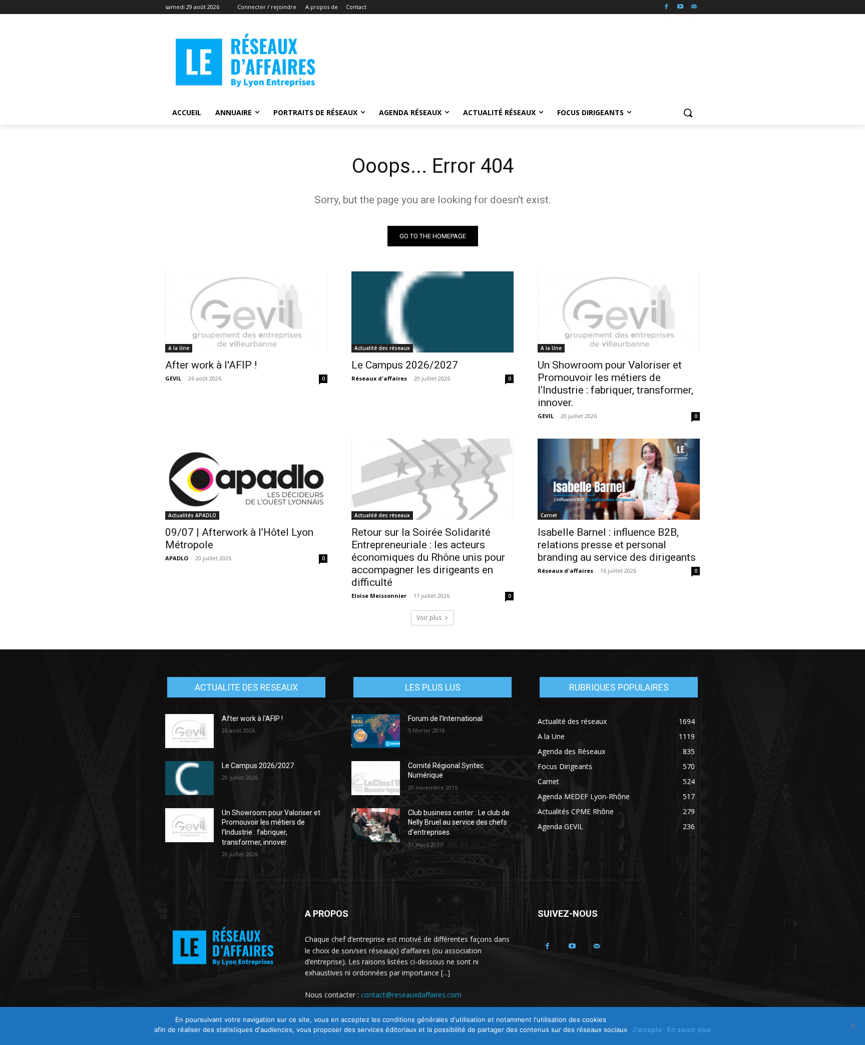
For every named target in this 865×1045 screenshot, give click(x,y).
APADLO (176, 558)
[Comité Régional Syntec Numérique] (375, 778)
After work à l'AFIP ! (211, 365)
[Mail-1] (694, 7)
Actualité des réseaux (382, 348)
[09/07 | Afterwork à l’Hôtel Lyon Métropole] (246, 479)
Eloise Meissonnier (378, 595)
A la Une (178, 348)
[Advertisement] (507, 60)
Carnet (549, 515)
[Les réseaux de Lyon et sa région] (245, 62)
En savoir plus (689, 1029)
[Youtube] (680, 7)
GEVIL (173, 378)
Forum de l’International (445, 719)
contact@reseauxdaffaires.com (411, 994)
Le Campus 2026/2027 (404, 365)
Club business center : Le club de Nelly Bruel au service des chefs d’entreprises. (459, 822)
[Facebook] (666, 7)
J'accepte (647, 1029)
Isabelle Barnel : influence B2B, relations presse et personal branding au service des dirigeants (617, 544)
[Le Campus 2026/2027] (432, 312)
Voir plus (429, 617)
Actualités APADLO (192, 515)
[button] (688, 113)
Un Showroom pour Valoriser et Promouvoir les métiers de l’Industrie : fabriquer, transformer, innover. (615, 384)
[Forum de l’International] (375, 731)
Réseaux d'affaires (379, 378)
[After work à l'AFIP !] (246, 312)
